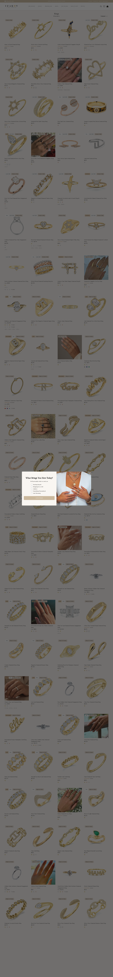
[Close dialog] (89, 473)
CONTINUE (39, 498)
